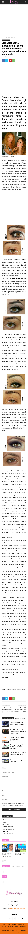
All (13, 866)
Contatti (8, 924)
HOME (4, 819)
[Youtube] (22, 918)
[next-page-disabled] (5, 872)
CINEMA (18, 866)
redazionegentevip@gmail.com (17, 908)
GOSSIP (4, 822)
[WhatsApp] (13, 60)
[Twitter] (6, 60)
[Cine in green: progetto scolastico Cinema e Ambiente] (5, 746)
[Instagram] (9, 918)
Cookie (24, 930)
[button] (2, 2)
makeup (14, 689)
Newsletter (4, 926)
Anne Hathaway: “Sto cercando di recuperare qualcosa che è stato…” (20, 709)
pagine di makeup (21, 689)
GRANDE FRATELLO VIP (8, 829)
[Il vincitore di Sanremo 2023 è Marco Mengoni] (5, 724)
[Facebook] (3, 60)
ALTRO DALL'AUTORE (20, 718)
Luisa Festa (8, 689)
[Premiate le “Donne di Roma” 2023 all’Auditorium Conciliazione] (5, 731)
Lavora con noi (23, 926)
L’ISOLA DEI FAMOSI (7, 834)
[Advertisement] (14, 21)
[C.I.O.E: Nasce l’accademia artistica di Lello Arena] (5, 754)
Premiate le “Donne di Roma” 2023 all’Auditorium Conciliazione (18, 731)
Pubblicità (16, 926)
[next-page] (5, 768)
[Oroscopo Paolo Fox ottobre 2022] (21, 848)
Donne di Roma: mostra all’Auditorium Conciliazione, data (17, 739)
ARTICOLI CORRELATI (7, 718)
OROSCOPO (5, 824)
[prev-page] (3, 768)
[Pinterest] (10, 60)
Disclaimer (10, 926)
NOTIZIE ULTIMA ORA (10, 37)
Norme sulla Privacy (14, 932)
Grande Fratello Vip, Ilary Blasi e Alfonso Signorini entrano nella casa (7, 710)
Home (3, 37)
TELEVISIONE (5, 831)
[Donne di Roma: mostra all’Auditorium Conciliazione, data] (5, 740)
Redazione (5, 56)
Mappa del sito (21, 924)
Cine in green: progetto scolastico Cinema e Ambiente (16, 746)
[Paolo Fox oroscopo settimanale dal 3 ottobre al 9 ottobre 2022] (7, 848)
